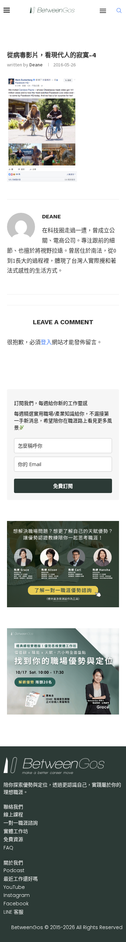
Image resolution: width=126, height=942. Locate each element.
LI (13, 911)
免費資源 (13, 839)
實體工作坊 (16, 831)
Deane (36, 64)
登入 (46, 342)
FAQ (8, 847)
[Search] (118, 10)
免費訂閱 (63, 486)
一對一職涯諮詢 (21, 822)
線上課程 (13, 814)
